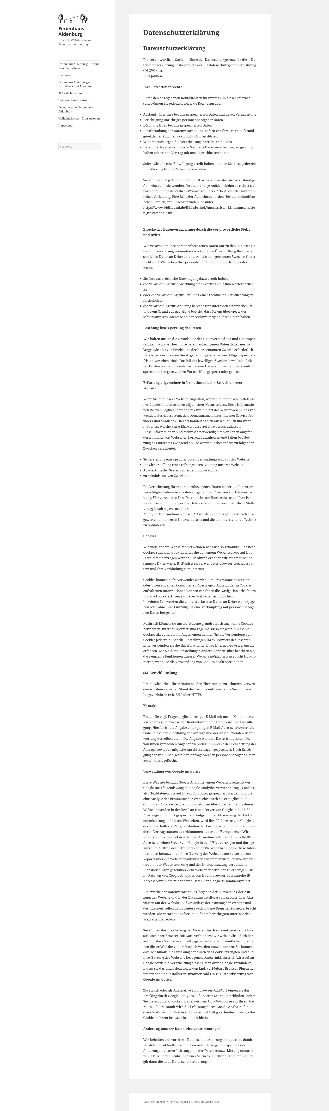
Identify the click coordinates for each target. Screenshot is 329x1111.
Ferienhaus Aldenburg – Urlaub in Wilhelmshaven (79, 66)
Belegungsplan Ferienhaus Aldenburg (75, 109)
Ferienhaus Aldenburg (71, 31)
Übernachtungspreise (72, 100)
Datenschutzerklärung (158, 1102)
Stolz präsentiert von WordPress (197, 1102)
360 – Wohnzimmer (71, 93)
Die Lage (64, 75)
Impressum (65, 125)
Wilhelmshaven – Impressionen (79, 118)
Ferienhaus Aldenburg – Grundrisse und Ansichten (75, 84)
